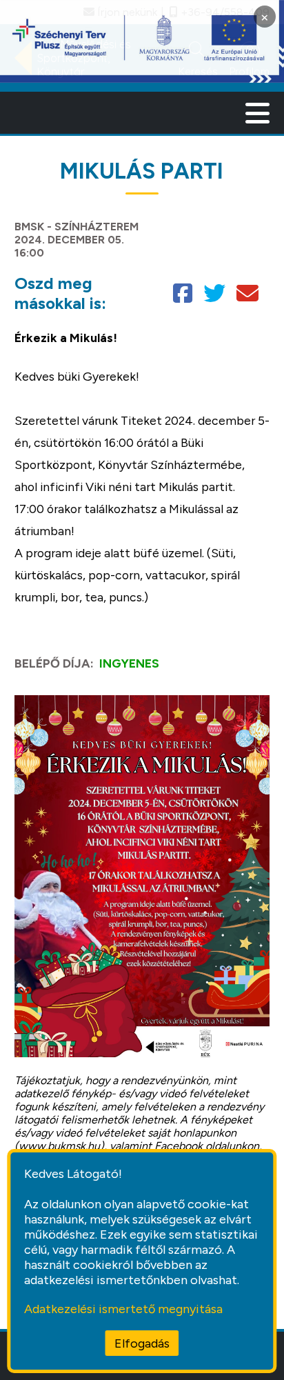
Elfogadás (142, 1343)
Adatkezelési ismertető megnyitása (123, 1309)
